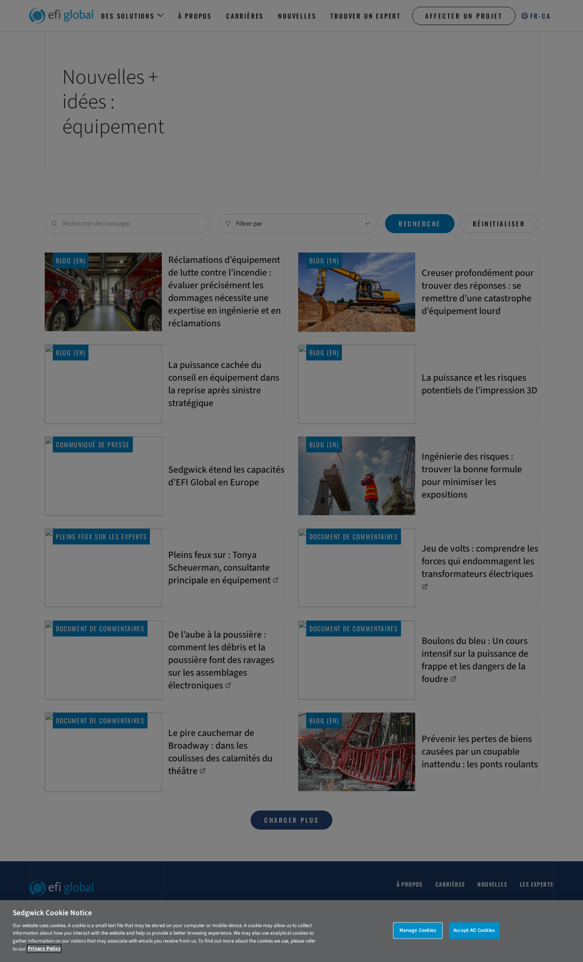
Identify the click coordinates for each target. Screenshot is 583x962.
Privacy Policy (44, 948)
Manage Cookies (418, 930)
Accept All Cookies (474, 930)
